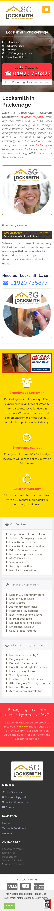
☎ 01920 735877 (28, 73)
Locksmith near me (17, 802)
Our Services (14, 792)
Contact (10, 807)
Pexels (27, 90)
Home (6, 823)
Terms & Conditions (14, 828)
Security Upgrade (16, 797)
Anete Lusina (15, 90)
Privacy (7, 833)
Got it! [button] (9, 905)
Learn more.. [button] (41, 898)
